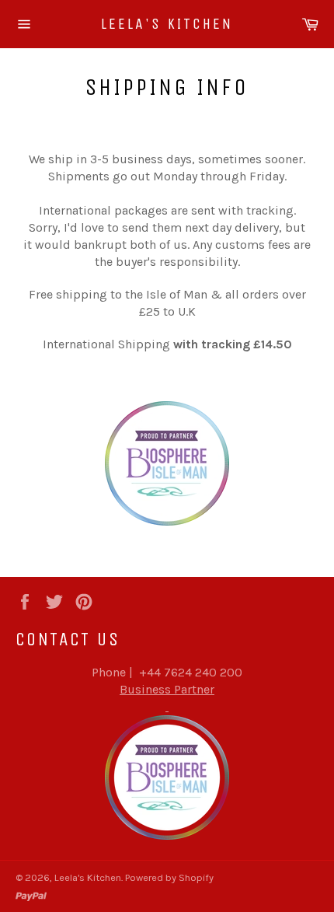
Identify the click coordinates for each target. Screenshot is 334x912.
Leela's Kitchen (167, 24)
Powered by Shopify (169, 877)
